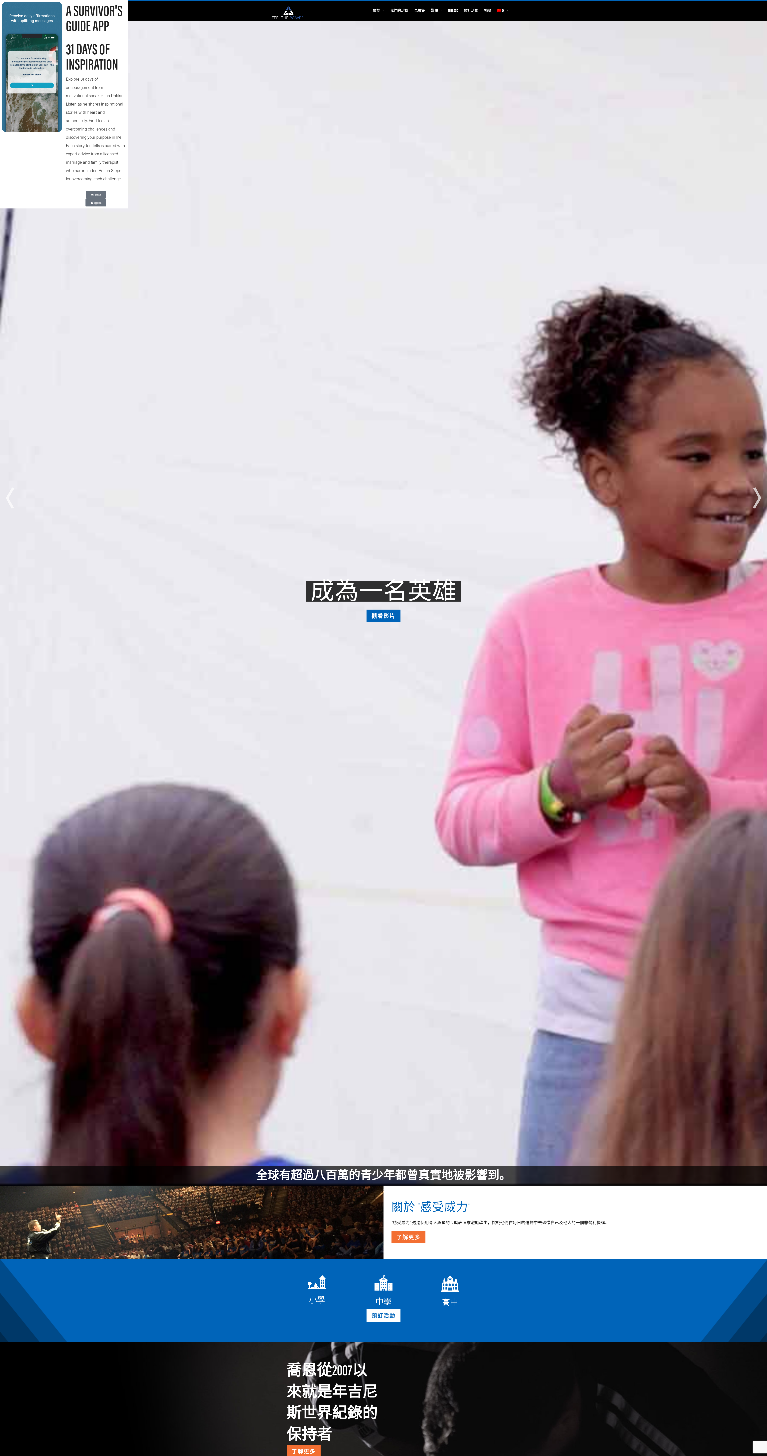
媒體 (434, 10)
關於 (376, 10)
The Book (453, 10)
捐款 (487, 10)
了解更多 (408, 1237)
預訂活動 (471, 10)
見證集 (419, 10)
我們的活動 (399, 10)
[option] (383, 603)
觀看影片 (383, 616)
